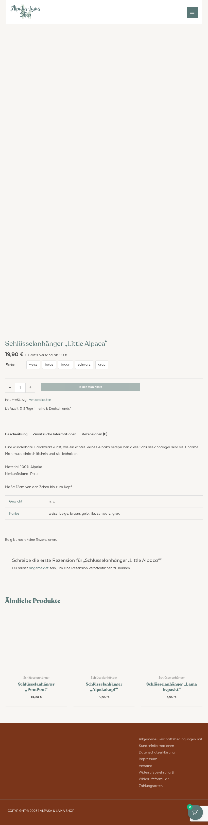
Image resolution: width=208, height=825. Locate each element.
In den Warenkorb (90, 387)
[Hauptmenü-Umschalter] (192, 12)
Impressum (148, 759)
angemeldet (38, 568)
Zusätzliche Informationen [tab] (54, 434)
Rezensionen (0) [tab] (95, 434)
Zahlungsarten (151, 785)
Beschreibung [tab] (16, 434)
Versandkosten (40, 400)
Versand (145, 765)
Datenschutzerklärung (157, 752)
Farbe (10, 365)
